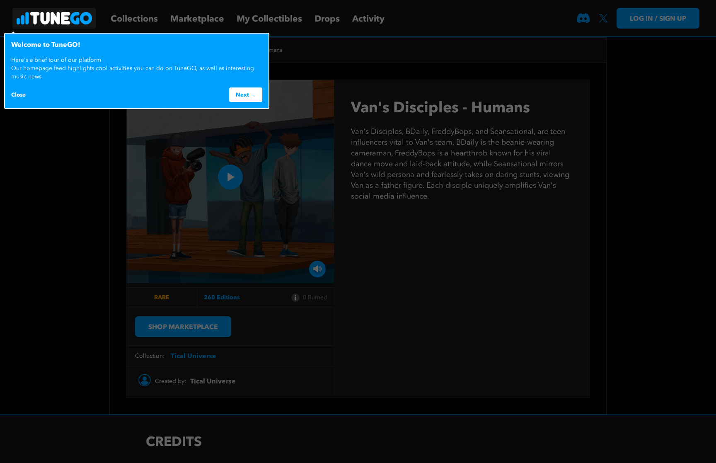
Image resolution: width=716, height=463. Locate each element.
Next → (246, 94)
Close (18, 94)
